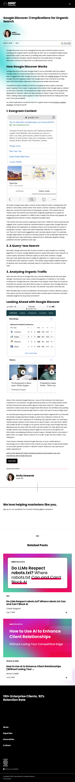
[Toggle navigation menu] (70, 4)
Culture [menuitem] (7, 746)
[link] (10, 4)
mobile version (53, 76)
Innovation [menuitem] (8, 739)
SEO (17, 43)
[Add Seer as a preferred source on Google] (66, 43)
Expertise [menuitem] (7, 733)
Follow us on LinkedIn (11, 769)
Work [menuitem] (5, 727)
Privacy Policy (7, 778)
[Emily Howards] (7, 34)
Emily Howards (16, 33)
